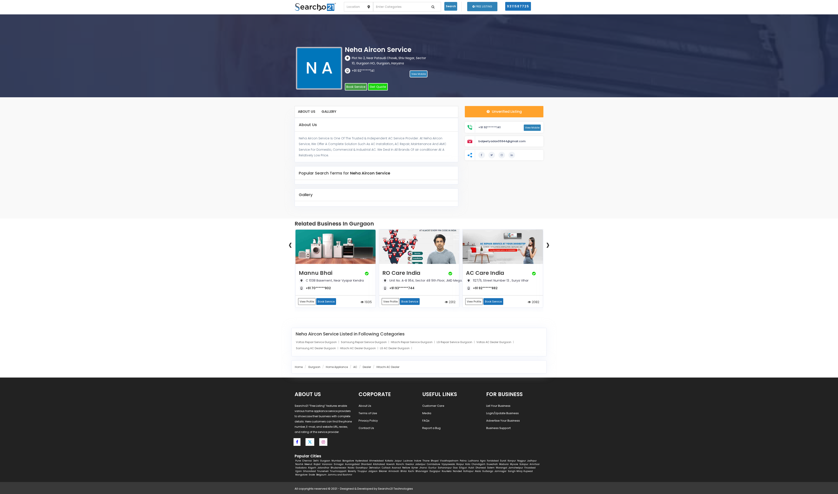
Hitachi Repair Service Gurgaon (412, 342)
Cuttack (386, 467)
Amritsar (535, 464)
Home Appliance (337, 367)
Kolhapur (468, 471)
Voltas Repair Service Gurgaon (316, 342)
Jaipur (398, 460)
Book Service (356, 87)
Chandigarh (478, 464)
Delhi (316, 460)
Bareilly (352, 471)
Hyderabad (361, 460)
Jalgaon (373, 471)
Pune (298, 460)
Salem (491, 467)
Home (299, 367)
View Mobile (418, 74)
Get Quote (378, 87)
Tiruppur (362, 471)
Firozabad (530, 467)
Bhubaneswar (338, 467)
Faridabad (493, 460)
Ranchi (400, 464)
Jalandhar (323, 467)
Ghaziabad (309, 471)
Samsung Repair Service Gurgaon (364, 342)
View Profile (307, 301)
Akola (478, 471)
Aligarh (312, 467)
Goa (455, 467)
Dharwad (481, 467)
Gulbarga (487, 471)
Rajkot (317, 464)
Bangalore (348, 460)
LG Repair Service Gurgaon (455, 342)
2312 (451, 302)
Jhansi (423, 467)
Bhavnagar (422, 471)
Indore (417, 460)
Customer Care (433, 406)
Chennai (307, 460)
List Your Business (498, 406)
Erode (312, 474)
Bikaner (383, 471)
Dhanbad (366, 464)
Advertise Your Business (503, 421)
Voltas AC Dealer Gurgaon (494, 342)
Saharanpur (445, 467)
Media (426, 413)
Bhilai (403, 471)
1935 (368, 302)
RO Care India (401, 273)
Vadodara (301, 467)
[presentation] (290, 244)
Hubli (471, 467)
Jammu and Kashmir (340, 474)
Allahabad (379, 464)
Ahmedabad (376, 460)
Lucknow (408, 460)
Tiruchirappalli (338, 471)
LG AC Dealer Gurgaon (395, 348)
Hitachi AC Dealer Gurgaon (358, 348)
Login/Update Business (502, 413)
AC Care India (485, 273)
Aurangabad (352, 464)
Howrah (390, 464)
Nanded (457, 471)
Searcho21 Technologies (395, 489)
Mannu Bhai (315, 273)
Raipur (460, 464)
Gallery (328, 111)
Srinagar (339, 464)
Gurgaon (314, 367)
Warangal (501, 467)
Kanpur (512, 460)
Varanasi (327, 464)
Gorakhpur (362, 467)
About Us (306, 111)
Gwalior (409, 464)
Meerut (308, 464)
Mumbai (336, 460)
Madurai (504, 464)
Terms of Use (368, 413)
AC (355, 367)
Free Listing (483, 6)
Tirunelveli (323, 471)
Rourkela (447, 471)
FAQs (425, 421)
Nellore (406, 467)
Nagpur (521, 460)
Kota (467, 464)
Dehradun (374, 467)
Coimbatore (433, 464)
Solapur (523, 464)
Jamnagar (501, 471)
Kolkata (389, 460)
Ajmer (414, 467)
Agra (483, 460)
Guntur (432, 467)
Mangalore (301, 474)
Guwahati (492, 464)
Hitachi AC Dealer (387, 367)
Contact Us (366, 428)
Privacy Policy (368, 421)
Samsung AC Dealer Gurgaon (316, 348)
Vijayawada (448, 464)
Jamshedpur (515, 467)
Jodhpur (532, 460)
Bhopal (435, 460)
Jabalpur (420, 464)
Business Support (498, 428)
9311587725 (518, 6)
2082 (535, 302)
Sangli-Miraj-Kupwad (520, 471)
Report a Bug (431, 428)
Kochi (411, 471)
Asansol (396, 467)
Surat (503, 460)
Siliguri (463, 467)
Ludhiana (473, 460)
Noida (351, 467)
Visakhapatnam (449, 460)
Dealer (367, 367)
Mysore (514, 464)
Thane (425, 460)
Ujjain (298, 471)
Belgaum (321, 474)
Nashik (299, 464)
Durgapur (434, 471)
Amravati (393, 471)
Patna (463, 460)
